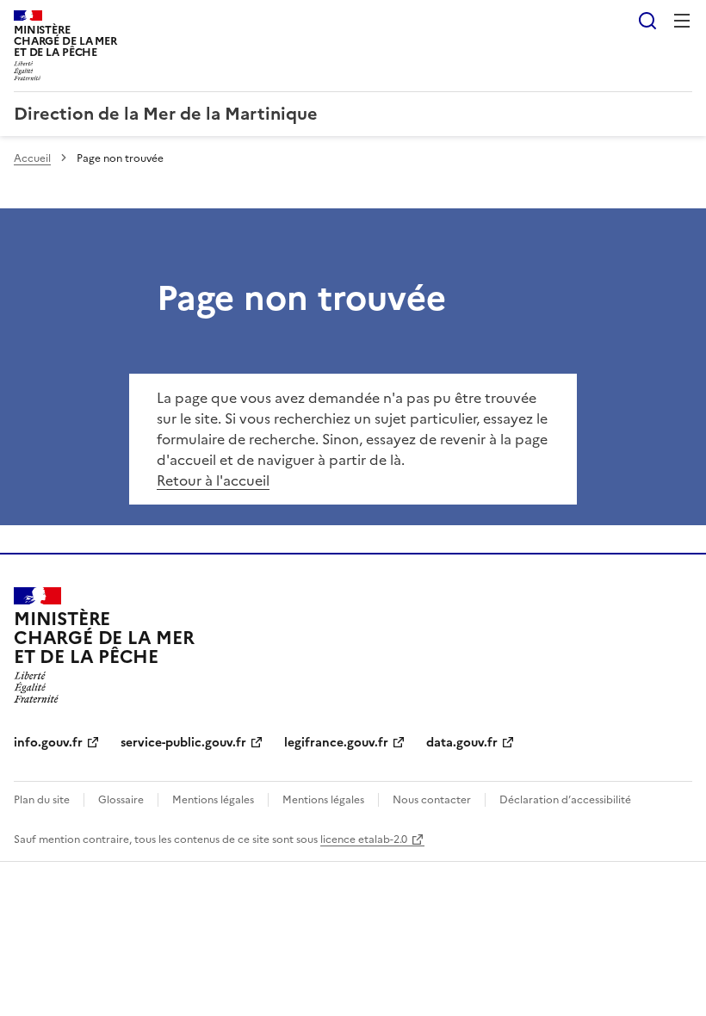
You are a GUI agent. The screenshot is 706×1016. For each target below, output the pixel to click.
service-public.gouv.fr (183, 743)
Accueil (32, 158)
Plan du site (42, 800)
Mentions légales (213, 800)
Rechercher (647, 20)
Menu (682, 20)
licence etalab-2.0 (363, 839)
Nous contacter (432, 800)
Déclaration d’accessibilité (565, 800)
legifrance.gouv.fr (336, 743)
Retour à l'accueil (213, 480)
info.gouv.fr (48, 743)
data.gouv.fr (462, 743)
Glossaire (121, 800)
